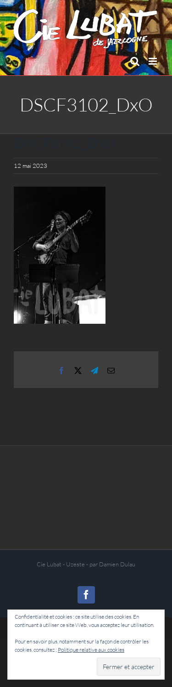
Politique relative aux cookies (91, 649)
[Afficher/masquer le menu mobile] (153, 61)
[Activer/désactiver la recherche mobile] (134, 61)
